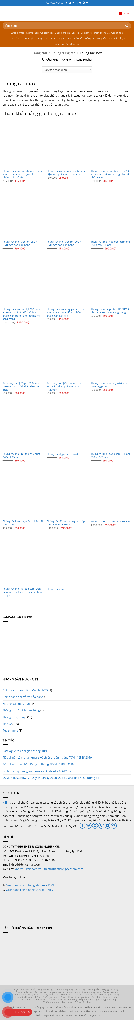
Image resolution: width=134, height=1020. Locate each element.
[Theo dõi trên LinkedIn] (84, 3)
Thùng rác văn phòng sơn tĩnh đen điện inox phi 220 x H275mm (67, 173)
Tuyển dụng (10, 730)
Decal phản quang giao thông (103, 989)
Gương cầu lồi (57, 991)
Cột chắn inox (73, 44)
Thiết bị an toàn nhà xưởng (57, 1002)
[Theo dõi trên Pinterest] (80, 3)
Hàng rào (90, 38)
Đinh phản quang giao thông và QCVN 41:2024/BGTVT (38, 771)
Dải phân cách (104, 38)
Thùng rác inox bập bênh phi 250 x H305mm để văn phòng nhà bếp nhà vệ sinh (110, 174)
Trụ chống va (16, 38)
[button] (124, 13)
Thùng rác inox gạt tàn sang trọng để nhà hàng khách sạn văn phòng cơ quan (23, 592)
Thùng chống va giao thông (31, 999)
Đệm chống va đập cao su (28, 994)
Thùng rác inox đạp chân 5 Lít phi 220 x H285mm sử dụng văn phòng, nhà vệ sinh (22, 174)
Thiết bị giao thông (109, 994)
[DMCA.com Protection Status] (29, 905)
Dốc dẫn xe (87, 32)
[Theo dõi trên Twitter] (73, 3)
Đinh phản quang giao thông (70, 989)
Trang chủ (39, 53)
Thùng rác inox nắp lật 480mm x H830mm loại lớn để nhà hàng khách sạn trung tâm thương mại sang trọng (22, 314)
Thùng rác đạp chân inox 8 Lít (64, 454)
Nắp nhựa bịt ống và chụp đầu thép (98, 999)
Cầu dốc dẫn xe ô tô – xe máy (31, 991)
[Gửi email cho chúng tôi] (95, 826)
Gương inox (32, 32)
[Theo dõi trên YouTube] (87, 3)
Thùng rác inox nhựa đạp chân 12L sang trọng (23, 523)
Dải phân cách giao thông (105, 997)
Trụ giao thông (64, 38)
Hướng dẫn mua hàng (17, 704)
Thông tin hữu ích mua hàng (21, 710)
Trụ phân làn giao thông (28, 997)
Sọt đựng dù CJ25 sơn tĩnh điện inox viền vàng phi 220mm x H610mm (65, 386)
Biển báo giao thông (42, 989)
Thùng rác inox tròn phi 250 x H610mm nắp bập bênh (20, 243)
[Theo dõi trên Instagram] (70, 3)
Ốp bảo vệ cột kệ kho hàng (63, 999)
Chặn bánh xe (62, 32)
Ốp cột (75, 32)
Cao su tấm (117, 32)
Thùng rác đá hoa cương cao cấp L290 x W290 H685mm (66, 523)
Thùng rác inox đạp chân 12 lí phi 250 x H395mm (110, 455)
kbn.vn (19, 869)
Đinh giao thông (33, 38)
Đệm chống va (102, 32)
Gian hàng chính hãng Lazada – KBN (29, 890)
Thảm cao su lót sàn (71, 994)
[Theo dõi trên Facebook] (67, 3)
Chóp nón (49, 38)
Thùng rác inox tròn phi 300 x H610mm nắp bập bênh (64, 243)
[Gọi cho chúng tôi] (77, 3)
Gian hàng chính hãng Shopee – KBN (30, 885)
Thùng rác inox (55, 589)
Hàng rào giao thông (78, 997)
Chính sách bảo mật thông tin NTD (25, 690)
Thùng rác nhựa (83, 1002)
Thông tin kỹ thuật (15, 717)
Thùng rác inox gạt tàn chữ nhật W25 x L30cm (21, 455)
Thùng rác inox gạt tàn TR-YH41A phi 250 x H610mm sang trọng (110, 311)
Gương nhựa (17, 32)
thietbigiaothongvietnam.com (63, 869)
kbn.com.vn (33, 869)
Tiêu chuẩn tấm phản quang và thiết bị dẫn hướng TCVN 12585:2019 (47, 757)
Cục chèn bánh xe (91, 991)
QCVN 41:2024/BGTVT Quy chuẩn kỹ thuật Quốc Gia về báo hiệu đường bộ (51, 778)
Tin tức (7, 724)
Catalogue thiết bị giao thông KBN (25, 751)
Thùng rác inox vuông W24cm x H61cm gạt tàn (109, 385)
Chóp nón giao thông (54, 997)
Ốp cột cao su (110, 991)
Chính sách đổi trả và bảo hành (23, 697)
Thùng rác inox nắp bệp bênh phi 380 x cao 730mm (110, 243)
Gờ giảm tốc (46, 32)
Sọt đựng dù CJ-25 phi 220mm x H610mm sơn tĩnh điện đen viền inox (21, 386)
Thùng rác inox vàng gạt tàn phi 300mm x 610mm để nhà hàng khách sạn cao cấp (65, 312)
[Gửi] (127, 25)
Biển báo (79, 38)
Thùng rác (58, 44)
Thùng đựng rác (63, 53)
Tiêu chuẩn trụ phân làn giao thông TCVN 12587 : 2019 (38, 764)
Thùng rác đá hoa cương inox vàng (111, 521)
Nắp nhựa (119, 38)
